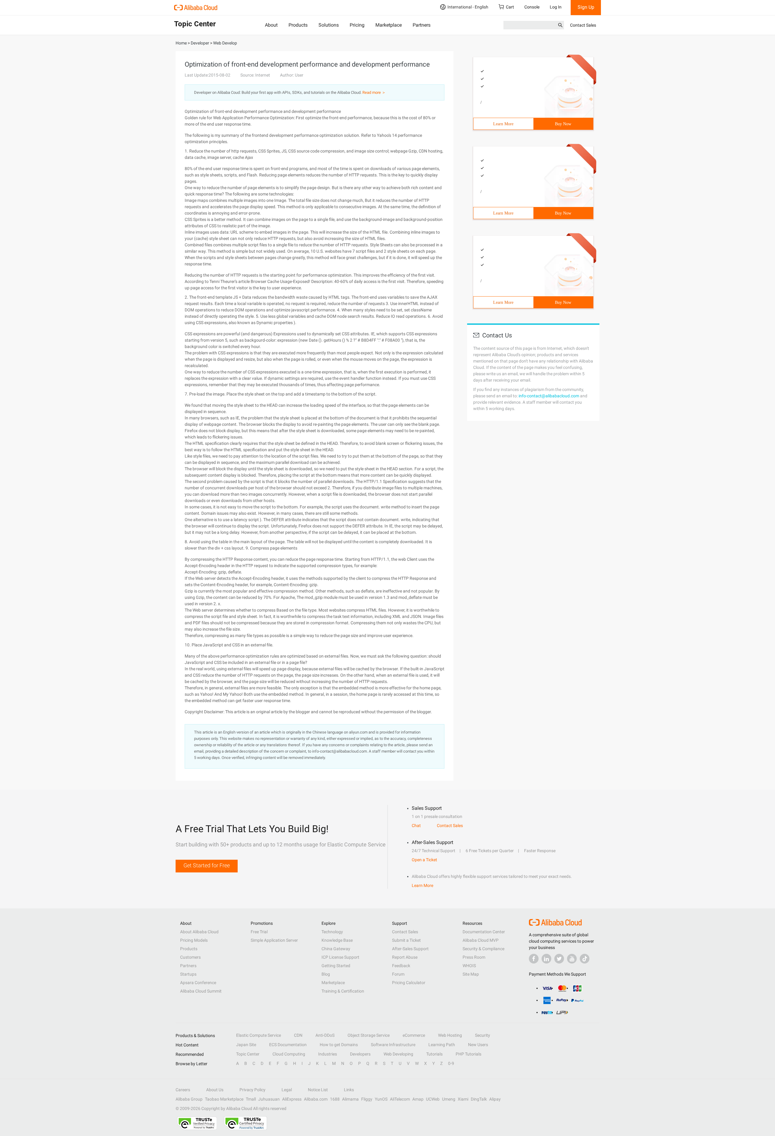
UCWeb (433, 1099)
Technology (332, 931)
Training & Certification (343, 991)
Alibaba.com (316, 1099)
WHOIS (469, 965)
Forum (398, 974)
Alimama (350, 1099)
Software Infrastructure (393, 1044)
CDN (298, 1035)
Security (482, 1035)
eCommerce (414, 1035)
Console (531, 7)
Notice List (318, 1089)
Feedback (401, 965)
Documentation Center (484, 931)
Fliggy (366, 1099)
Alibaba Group (189, 1099)
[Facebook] (534, 959)
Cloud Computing (288, 1054)
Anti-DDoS (325, 1035)
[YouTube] (572, 959)
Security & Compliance (483, 948)
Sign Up (586, 7)
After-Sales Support (410, 948)
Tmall (251, 1099)
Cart (510, 7)
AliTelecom (400, 1099)
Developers (360, 1054)
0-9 (451, 1063)
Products (298, 25)
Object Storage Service (369, 1035)
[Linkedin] (546, 959)
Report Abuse (404, 957)
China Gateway (336, 948)
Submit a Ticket (406, 940)
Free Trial (259, 931)
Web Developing (398, 1054)
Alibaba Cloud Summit (201, 991)
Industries (327, 1054)
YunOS (381, 1099)
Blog (326, 974)
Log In (556, 7)
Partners (421, 25)
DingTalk (479, 1099)
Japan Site (246, 1044)
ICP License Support (340, 957)
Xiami (463, 1099)
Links (349, 1089)
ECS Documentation (288, 1044)
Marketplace (388, 25)
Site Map (471, 974)
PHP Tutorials (468, 1054)
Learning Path (441, 1044)
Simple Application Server (274, 940)
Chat (416, 825)
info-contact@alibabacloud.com (549, 395)
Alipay (495, 1099)
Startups (188, 974)
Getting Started (336, 965)
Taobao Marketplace (224, 1099)
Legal (287, 1089)
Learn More (503, 124)
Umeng (448, 1099)
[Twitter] (559, 959)
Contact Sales (583, 25)
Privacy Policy (252, 1089)
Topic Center (247, 1054)
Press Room (474, 957)
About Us (214, 1089)
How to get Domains (339, 1044)
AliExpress (292, 1099)
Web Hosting (450, 1035)
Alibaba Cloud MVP (481, 940)
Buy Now (563, 124)
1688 (335, 1099)
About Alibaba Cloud (199, 931)
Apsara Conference (198, 982)
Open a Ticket (424, 859)
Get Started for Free (206, 865)
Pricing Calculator (408, 982)
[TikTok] (584, 959)
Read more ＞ (374, 92)
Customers (190, 957)
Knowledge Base (337, 940)
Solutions (328, 25)
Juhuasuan (269, 1099)
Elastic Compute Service (258, 1035)
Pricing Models (194, 940)
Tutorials (434, 1054)
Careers (183, 1089)
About (271, 25)
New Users (478, 1044)
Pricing (357, 25)
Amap (418, 1099)
